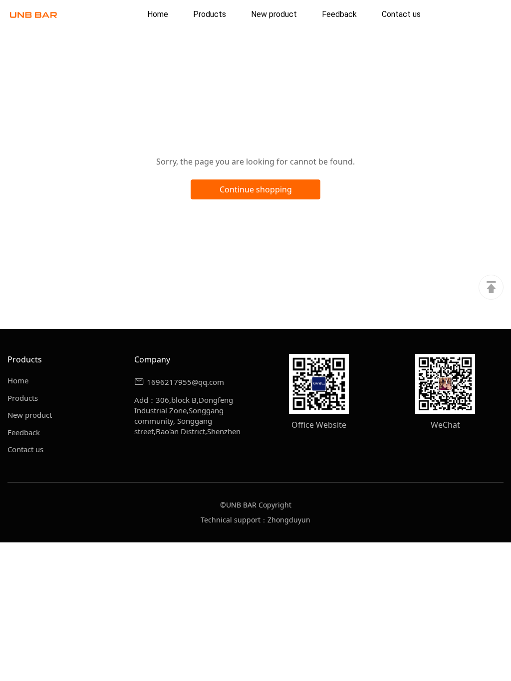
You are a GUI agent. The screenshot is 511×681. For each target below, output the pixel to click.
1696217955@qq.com (185, 382)
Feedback (23, 432)
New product (29, 415)
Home (17, 380)
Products (22, 398)
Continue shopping (256, 189)
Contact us (25, 449)
